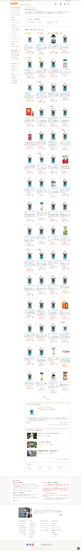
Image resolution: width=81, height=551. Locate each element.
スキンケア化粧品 (15, 29)
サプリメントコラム (44, 527)
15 (56, 318)
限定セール (15, 46)
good (28, 423)
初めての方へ (14, 76)
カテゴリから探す (22, 523)
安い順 (38, 29)
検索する (55, 4)
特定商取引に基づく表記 (56, 530)
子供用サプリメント (16, 27)
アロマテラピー (15, 41)
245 (68, 195)
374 (32, 245)
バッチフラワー (15, 36)
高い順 (42, 29)
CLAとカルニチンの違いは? (44, 442)
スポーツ (13, 24)
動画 (48, 435)
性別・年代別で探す (16, 55)
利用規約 (53, 532)
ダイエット (46, 444)
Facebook (27, 545)
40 (56, 100)
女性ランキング (15, 67)
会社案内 (61, 514)
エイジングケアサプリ (16, 22)
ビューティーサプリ (16, 12)
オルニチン (30, 468)
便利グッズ (14, 43)
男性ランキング (15, 70)
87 (44, 148)
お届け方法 (31, 527)
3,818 (56, 52)
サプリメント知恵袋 (44, 530)
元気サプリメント (15, 19)
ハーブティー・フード (16, 39)
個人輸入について (16, 500)
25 (32, 125)
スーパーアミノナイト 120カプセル (45, 407)
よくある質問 (14, 80)
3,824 (68, 52)
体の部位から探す (15, 52)
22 (56, 364)
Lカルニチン (60, 467)
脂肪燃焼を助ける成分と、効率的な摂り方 (47, 450)
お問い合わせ (14, 82)
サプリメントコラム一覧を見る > (61, 459)
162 (56, 220)
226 (32, 77)
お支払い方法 (32, 525)
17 (56, 149)
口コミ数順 (30, 29)
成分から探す (14, 57)
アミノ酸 (39, 467)
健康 (45, 435)
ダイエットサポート (16, 10)
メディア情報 (54, 534)
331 (44, 102)
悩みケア (13, 17)
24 (44, 340)
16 (32, 148)
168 (32, 340)
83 (44, 243)
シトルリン (60, 468)
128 (56, 76)
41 (44, 293)
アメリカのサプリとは (44, 525)
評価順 (34, 29)
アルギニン (50, 467)
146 (56, 172)
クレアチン (50, 468)
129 (56, 341)
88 (32, 195)
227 (32, 100)
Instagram (30, 545)
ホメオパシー (14, 34)
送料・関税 (31, 530)
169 (44, 76)
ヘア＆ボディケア (15, 31)
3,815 (33, 52)
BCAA (29, 467)
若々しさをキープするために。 (49, 409)
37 (44, 219)
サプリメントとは (44, 523)
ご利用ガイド (14, 78)
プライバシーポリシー (56, 527)
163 (56, 125)
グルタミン (40, 468)
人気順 (25, 29)
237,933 (26, 4)
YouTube (33, 545)
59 (32, 294)
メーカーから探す (15, 59)
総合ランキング (15, 65)
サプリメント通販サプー (14, 3)
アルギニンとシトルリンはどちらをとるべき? (48, 433)
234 (44, 173)
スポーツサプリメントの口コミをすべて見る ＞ (58, 424)
